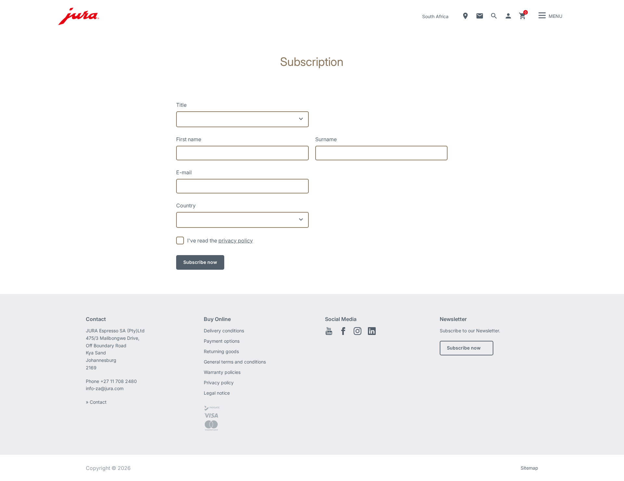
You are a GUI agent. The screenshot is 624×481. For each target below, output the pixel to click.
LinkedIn (372, 331)
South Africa (435, 16)
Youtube (329, 331)
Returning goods (221, 351)
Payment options (222, 341)
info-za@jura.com (105, 388)
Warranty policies (222, 372)
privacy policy (235, 240)
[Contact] (480, 16)
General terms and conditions (235, 361)
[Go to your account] (508, 16)
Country (186, 205)
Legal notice (217, 393)
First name (188, 139)
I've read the (220, 240)
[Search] (494, 16)
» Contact (96, 402)
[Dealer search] (465, 16)
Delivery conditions (224, 330)
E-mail (184, 172)
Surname (326, 139)
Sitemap (529, 468)
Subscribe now (464, 348)
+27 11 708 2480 (118, 381)
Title (181, 105)
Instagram (357, 331)
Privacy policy (219, 382)
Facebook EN (343, 331)
